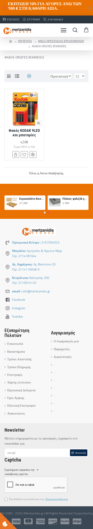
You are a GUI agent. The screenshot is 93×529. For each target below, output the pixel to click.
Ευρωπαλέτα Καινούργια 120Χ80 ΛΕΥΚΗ (31, 198)
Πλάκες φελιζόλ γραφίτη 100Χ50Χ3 (74, 198)
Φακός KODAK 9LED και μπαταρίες (24, 132)
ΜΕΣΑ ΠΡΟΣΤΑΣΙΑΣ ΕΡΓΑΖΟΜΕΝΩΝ (61, 41)
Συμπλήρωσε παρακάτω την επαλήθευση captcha (20, 472)
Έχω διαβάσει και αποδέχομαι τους (38, 499)
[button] (45, 212)
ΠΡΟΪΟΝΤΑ (25, 41)
